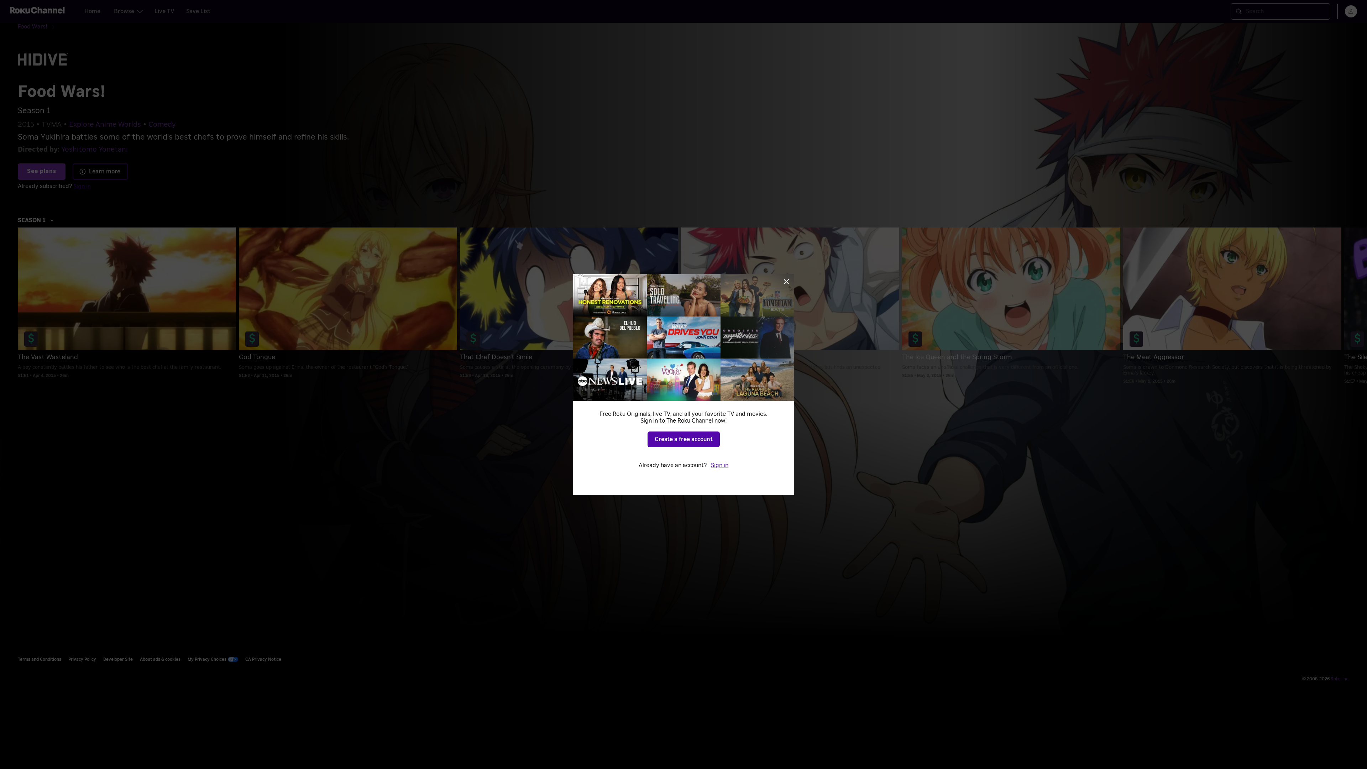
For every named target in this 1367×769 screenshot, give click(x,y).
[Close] (786, 281)
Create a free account (684, 439)
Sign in (719, 465)
